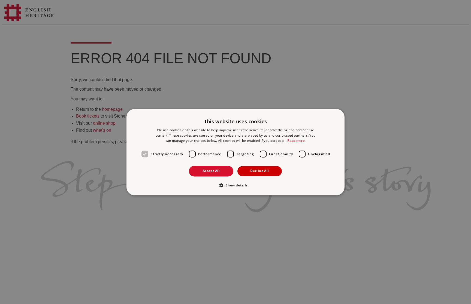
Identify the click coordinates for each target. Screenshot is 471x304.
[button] (235, 185)
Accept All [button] (211, 171)
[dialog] (235, 152)
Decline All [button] (259, 171)
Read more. (296, 141)
